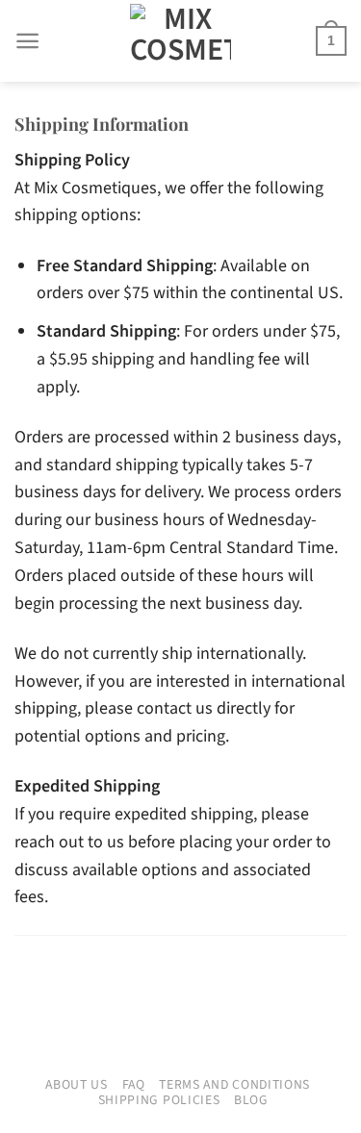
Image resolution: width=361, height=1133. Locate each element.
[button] (27, 40)
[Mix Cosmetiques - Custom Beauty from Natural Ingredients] (181, 41)
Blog (251, 1100)
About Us (76, 1085)
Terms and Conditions (234, 1085)
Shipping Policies (159, 1100)
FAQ (133, 1085)
